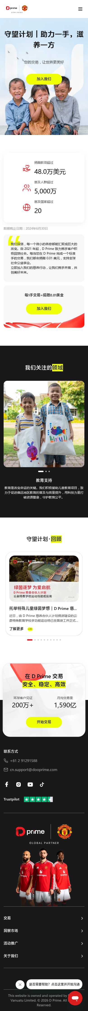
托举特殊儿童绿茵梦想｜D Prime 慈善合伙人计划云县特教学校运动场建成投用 (43, 609)
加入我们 (44, 79)
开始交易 (44, 722)
